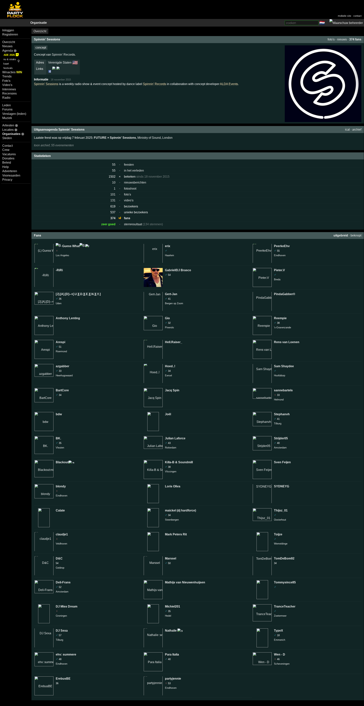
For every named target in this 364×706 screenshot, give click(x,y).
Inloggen (8, 30)
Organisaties (11, 134)
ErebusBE (63, 678)
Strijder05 (281, 438)
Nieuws (7, 46)
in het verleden (134, 170)
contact (357, 15)
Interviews (9, 89)
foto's (331, 39)
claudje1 (62, 534)
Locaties (8, 129)
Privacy (7, 179)
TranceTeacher (284, 606)
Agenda (7, 50)
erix (167, 246)
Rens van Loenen (286, 342)
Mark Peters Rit (176, 534)
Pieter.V (279, 270)
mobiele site (344, 15)
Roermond (61, 351)
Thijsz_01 (281, 510)
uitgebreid (340, 235)
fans (127, 218)
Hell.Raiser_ (173, 342)
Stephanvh (282, 414)
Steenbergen (172, 519)
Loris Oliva (172, 486)
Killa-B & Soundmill (179, 462)
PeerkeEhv (282, 246)
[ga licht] (327, 22)
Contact (7, 145)
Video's (7, 85)
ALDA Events (229, 84)
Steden (7, 138)
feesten (129, 164)
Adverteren (9, 171)
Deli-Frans (63, 582)
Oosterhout (280, 519)
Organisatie (38, 22)
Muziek (7, 118)
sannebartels (283, 390)
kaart (6, 63)
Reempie (280, 318)
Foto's (6, 80)
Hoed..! (170, 366)
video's (128, 200)
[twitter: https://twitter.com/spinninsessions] (58, 71)
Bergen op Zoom (174, 303)
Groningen (61, 615)
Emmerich (279, 639)
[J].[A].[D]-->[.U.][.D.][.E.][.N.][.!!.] (78, 294)
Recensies (9, 93)
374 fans (355, 39)
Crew (5, 149)
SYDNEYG (281, 486)
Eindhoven (61, 495)
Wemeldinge (280, 543)
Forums (7, 109)
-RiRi (59, 270)
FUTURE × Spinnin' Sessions (115, 137)
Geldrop (60, 567)
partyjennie (173, 678)
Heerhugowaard (64, 375)
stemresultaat (133, 224)
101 (112, 194)
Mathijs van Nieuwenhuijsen (185, 582)
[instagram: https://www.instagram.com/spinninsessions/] (54, 71)
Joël (168, 414)
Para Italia (172, 654)
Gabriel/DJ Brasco (178, 270)
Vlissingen (170, 471)
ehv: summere (66, 654)
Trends (7, 76)
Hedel (168, 615)
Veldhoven (61, 543)
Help (5, 167)
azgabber (62, 366)
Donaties (8, 158)
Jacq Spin (172, 390)
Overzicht (8, 42)
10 (113, 182)
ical (347, 129)
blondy (61, 486)
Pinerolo (169, 327)
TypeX (278, 630)
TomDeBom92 (284, 558)
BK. (58, 438)
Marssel (170, 558)
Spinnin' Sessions (46, 84)
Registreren (10, 34)
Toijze (278, 534)
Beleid (6, 162)
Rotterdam (170, 447)
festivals (8, 68)
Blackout (62, 462)
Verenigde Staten (59, 62)
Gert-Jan (171, 294)
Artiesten (8, 125)
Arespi (60, 342)
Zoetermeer (280, 615)
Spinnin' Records (154, 84)
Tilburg (59, 639)
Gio (167, 318)
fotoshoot (130, 188)
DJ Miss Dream (66, 606)
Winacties (12, 72)
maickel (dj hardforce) (180, 510)
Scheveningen (281, 663)
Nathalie (171, 630)
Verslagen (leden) (14, 113)
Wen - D (279, 654)
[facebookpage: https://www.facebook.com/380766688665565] (50, 71)
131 (112, 200)
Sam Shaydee (284, 366)
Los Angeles (62, 255)
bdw (59, 414)
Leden (6, 105)
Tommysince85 (285, 582)
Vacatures (9, 154)
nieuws (342, 39)
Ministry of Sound (149, 137)
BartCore (62, 390)
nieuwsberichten (135, 182)
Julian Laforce (175, 438)
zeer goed (108, 224)
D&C (59, 558)
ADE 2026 (9, 55)
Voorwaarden (11, 175)
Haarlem (169, 255)
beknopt (356, 235)
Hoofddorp (279, 375)
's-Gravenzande (282, 327)
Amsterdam (62, 591)
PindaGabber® (284, 294)
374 (112, 218)
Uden (58, 303)
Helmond (279, 399)
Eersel (168, 375)
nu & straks (9, 59)
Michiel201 (172, 606)
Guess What (70, 246)
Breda (277, 279)
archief (356, 129)
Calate (60, 510)
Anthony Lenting (68, 318)
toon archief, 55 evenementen (54, 145)
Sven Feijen (282, 462)
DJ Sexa (62, 630)
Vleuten (60, 447)
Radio (6, 97)
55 (113, 164)
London (167, 137)
